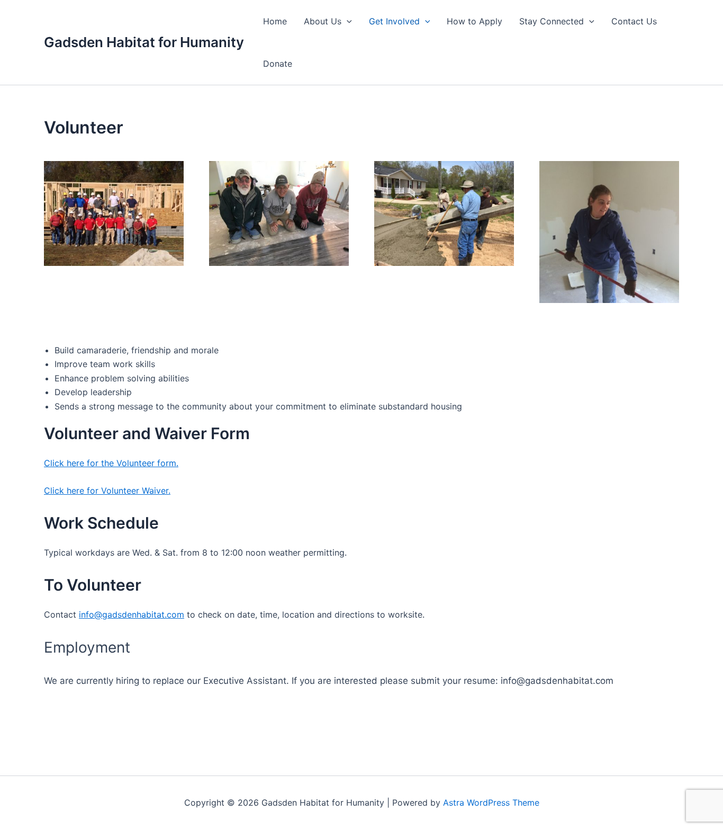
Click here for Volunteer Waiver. (107, 490)
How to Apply (474, 21)
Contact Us (634, 21)
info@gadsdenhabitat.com (131, 614)
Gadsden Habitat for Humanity (144, 42)
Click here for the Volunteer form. (111, 463)
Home (275, 21)
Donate (277, 63)
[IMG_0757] (279, 165)
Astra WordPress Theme (491, 802)
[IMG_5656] (444, 165)
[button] (346, 21)
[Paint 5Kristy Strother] (609, 165)
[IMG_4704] (114, 165)
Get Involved (394, 21)
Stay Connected (551, 21)
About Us (322, 21)
